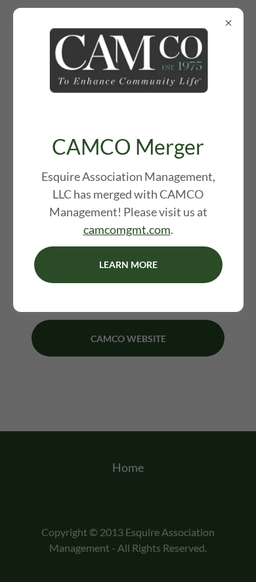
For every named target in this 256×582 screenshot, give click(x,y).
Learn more (128, 264)
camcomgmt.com (127, 229)
